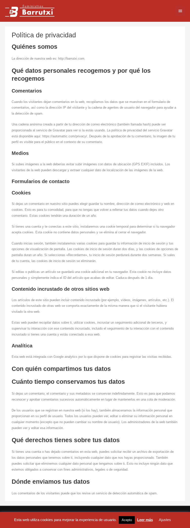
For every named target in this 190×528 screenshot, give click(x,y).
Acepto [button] (127, 520)
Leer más (145, 520)
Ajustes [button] (165, 520)
